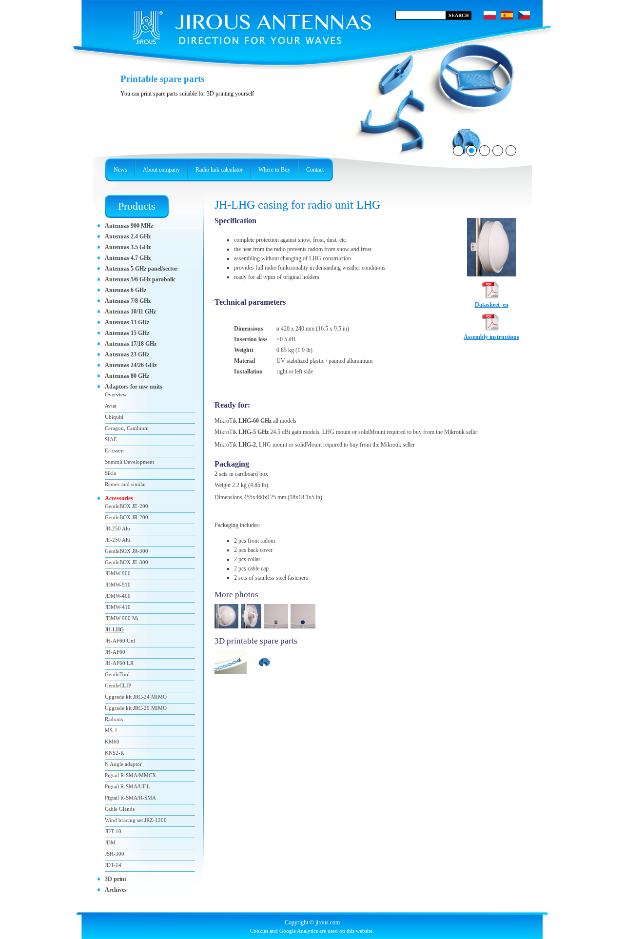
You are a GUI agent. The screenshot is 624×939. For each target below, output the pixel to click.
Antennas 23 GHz (127, 354)
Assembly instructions (491, 336)
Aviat (111, 406)
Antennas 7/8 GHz (128, 301)
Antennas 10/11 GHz (130, 311)
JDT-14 (113, 865)
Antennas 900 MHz (129, 226)
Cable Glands (120, 809)
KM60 (112, 741)
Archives (116, 890)
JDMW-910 (118, 584)
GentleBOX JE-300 (126, 562)
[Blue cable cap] (304, 629)
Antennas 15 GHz (127, 333)
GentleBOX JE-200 (126, 506)
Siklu (111, 473)
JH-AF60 (115, 652)
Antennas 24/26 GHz (130, 365)
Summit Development (129, 462)
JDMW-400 (118, 596)
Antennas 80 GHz (127, 376)
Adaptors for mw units (133, 387)
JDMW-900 (118, 573)
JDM (110, 842)
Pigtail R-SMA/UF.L (127, 786)
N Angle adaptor (123, 764)
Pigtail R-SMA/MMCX (130, 775)
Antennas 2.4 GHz (128, 236)
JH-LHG (114, 629)
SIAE (111, 439)
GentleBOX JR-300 (126, 551)
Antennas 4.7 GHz (128, 258)
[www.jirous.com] (236, 24)
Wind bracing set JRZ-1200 (136, 820)
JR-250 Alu (117, 528)
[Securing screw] (231, 674)
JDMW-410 (118, 607)
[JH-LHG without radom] (252, 629)
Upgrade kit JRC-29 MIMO (136, 708)
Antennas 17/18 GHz (130, 344)
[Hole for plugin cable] (277, 629)
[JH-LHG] (491, 274)
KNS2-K (114, 753)
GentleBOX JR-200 (126, 517)
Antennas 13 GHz (127, 322)
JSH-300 (114, 854)
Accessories (119, 498)
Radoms (114, 719)
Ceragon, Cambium (127, 428)
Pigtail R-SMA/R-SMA (130, 798)
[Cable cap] (266, 674)
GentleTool (117, 674)
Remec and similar (125, 484)
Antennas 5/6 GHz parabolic (140, 279)
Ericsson (114, 450)
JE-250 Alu (117, 540)
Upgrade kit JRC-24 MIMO (136, 697)
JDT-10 (113, 831)
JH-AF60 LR (119, 663)
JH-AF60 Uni (120, 641)
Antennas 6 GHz (125, 290)
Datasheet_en (491, 304)
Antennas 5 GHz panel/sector (141, 269)
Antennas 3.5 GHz (128, 247)
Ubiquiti (114, 417)
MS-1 (111, 730)
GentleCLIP (118, 685)
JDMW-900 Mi (121, 618)
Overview (116, 394)
